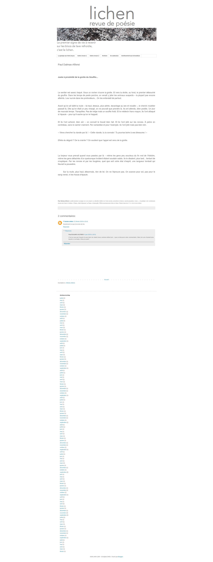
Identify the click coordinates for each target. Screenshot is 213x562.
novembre (63, 314)
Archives (104, 56)
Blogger (120, 556)
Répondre (66, 227)
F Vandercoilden (68, 221)
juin (61, 348)
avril (61, 303)
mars (61, 305)
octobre (62, 316)
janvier (62, 309)
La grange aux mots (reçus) (66, 56)
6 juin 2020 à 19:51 (90, 234)
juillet (61, 298)
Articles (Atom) (70, 283)
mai (61, 300)
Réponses (68, 231)
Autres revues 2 (94, 56)
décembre (63, 311)
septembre (63, 341)
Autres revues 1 (82, 56)
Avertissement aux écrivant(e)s (130, 56)
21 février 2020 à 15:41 (81, 221)
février (62, 307)
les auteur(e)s (114, 56)
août (61, 318)
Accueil (106, 279)
